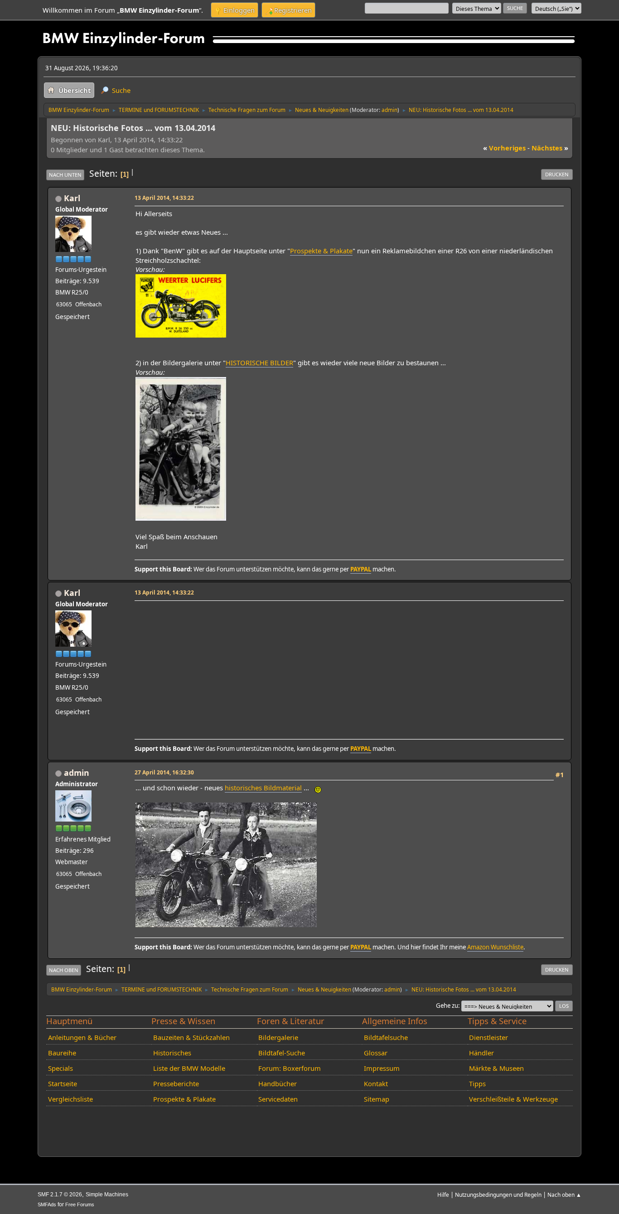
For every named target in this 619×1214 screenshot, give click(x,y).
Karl (72, 198)
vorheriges (504, 147)
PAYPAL (360, 569)
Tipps (477, 1083)
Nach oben (63, 970)
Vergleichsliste (70, 1098)
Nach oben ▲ (564, 1194)
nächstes (550, 147)
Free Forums (79, 1204)
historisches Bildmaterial (263, 787)
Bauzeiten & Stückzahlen (191, 1037)
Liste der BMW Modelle (189, 1068)
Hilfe (443, 1194)
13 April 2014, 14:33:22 (164, 197)
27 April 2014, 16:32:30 (164, 772)
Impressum (382, 1068)
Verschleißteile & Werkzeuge (513, 1098)
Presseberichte (176, 1083)
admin (389, 109)
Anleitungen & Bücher (82, 1037)
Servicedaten (278, 1098)
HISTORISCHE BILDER (259, 362)
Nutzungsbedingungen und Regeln (498, 1194)
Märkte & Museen (496, 1068)
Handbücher (277, 1083)
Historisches (172, 1052)
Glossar (375, 1052)
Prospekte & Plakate (321, 250)
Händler (481, 1052)
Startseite (62, 1083)
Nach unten (65, 174)
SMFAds (47, 1204)
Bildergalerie (278, 1037)
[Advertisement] (347, 667)
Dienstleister (488, 1037)
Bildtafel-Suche (281, 1052)
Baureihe (62, 1052)
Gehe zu (447, 1005)
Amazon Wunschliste (495, 947)
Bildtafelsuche (386, 1037)
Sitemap (376, 1098)
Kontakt (376, 1083)
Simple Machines (107, 1194)
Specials (60, 1068)
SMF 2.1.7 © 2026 (60, 1194)
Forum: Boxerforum (289, 1068)
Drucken (557, 174)
